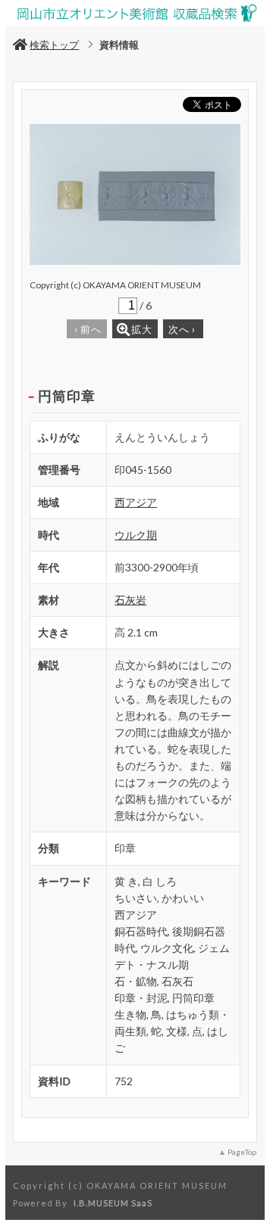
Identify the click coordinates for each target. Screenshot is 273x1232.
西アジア (136, 502)
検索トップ (54, 45)
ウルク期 (136, 534)
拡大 (141, 329)
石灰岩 (130, 599)
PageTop (242, 1151)
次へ (182, 329)
